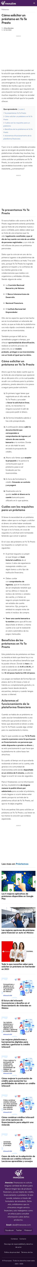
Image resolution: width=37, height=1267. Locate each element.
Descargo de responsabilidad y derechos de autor (18, 1245)
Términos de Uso (27, 1252)
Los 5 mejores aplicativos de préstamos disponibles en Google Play (17, 896)
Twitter (19, 1230)
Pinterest (28, 1230)
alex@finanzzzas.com (21, 1224)
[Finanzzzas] (8, 3)
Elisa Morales (9, 28)
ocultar (21, 109)
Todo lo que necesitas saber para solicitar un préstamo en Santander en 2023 (18, 966)
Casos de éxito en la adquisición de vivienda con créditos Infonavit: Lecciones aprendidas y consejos (18, 1158)
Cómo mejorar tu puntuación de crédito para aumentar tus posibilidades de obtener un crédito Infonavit (18, 1082)
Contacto (23, 1239)
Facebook (9, 1230)
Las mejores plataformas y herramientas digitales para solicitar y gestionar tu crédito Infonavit (16, 1043)
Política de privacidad (12, 1252)
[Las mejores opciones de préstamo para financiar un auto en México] (18, 926)
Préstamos (5, 9)
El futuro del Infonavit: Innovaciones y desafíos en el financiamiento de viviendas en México (16, 1004)
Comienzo (14, 1239)
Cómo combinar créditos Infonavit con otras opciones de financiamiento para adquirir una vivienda (18, 1121)
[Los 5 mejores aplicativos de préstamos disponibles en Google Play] (18, 889)
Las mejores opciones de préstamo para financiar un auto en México (18, 931)
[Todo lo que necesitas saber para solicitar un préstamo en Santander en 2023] (18, 960)
